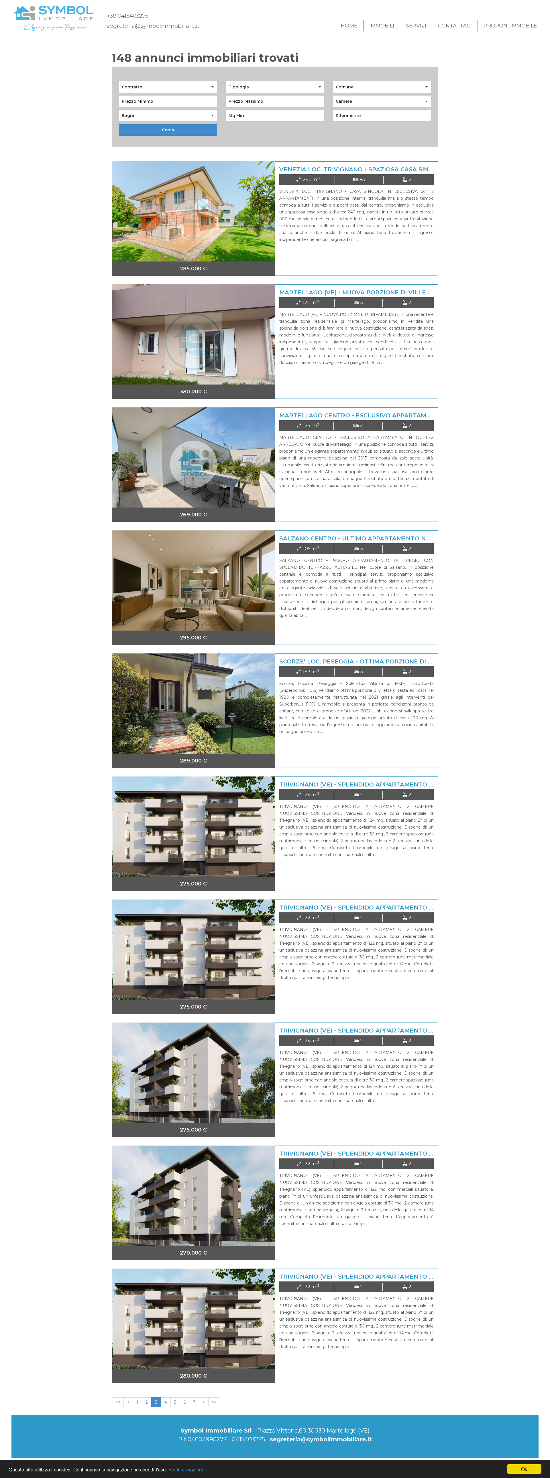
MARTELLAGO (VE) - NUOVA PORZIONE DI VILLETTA (358, 292)
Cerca (168, 129)
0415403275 (248, 1439)
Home (349, 26)
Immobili (381, 26)
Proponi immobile (510, 26)
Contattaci (455, 26)
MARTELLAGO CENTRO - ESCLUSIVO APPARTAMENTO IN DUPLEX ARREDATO (396, 415)
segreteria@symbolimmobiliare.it (321, 1439)
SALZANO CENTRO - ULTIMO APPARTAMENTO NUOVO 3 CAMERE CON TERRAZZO (403, 538)
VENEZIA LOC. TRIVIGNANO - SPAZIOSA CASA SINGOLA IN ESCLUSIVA (384, 169)
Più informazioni (185, 1469)
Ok (524, 1469)
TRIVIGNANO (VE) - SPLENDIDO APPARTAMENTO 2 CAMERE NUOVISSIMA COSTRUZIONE (413, 784)
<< (117, 1402)
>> (214, 1402)
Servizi (416, 26)
